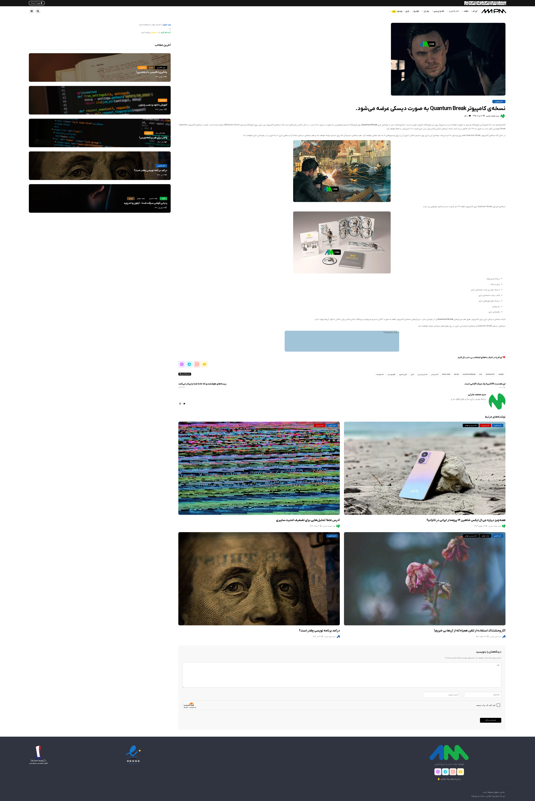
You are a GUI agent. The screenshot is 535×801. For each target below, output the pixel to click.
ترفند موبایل (485, 536)
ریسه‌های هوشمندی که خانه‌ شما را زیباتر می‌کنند (202, 385)
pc (480, 374)
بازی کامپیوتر (402, 374)
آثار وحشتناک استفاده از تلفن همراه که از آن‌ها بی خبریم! (469, 631)
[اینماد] (133, 754)
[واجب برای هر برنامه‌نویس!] (100, 133)
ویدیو (397, 11)
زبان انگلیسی (161, 68)
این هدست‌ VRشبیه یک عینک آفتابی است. (484, 385)
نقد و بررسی (439, 11)
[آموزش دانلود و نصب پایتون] (100, 100)
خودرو (416, 11)
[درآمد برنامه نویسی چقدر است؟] (259, 578)
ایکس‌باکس (434, 374)
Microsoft (490, 374)
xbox (456, 374)
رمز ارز (426, 11)
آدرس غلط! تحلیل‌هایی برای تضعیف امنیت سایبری (308, 520)
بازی (407, 11)
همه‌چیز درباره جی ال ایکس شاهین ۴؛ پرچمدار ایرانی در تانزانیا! (466, 520)
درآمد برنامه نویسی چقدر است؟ (319, 631)
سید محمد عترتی (492, 116)
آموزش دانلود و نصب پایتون (152, 105)
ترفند (466, 11)
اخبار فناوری (454, 11)
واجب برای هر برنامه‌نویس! (153, 137)
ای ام (475, 11)
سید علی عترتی (330, 636)
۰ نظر (466, 116)
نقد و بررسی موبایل (471, 425)
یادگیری (142, 68)
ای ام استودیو (499, 796)
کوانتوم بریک (390, 374)
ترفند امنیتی (153, 198)
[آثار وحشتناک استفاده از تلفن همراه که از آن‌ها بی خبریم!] (424, 578)
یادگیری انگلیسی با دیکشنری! (151, 72)
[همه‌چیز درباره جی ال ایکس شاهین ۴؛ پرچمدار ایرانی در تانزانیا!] (424, 468)
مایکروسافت (379, 374)
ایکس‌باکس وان (422, 374)
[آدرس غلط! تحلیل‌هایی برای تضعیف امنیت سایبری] (259, 468)
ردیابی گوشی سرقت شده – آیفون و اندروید (145, 203)
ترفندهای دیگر (160, 133)
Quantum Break (469, 374)
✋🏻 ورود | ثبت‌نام (37, 3)
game (500, 374)
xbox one (445, 374)
